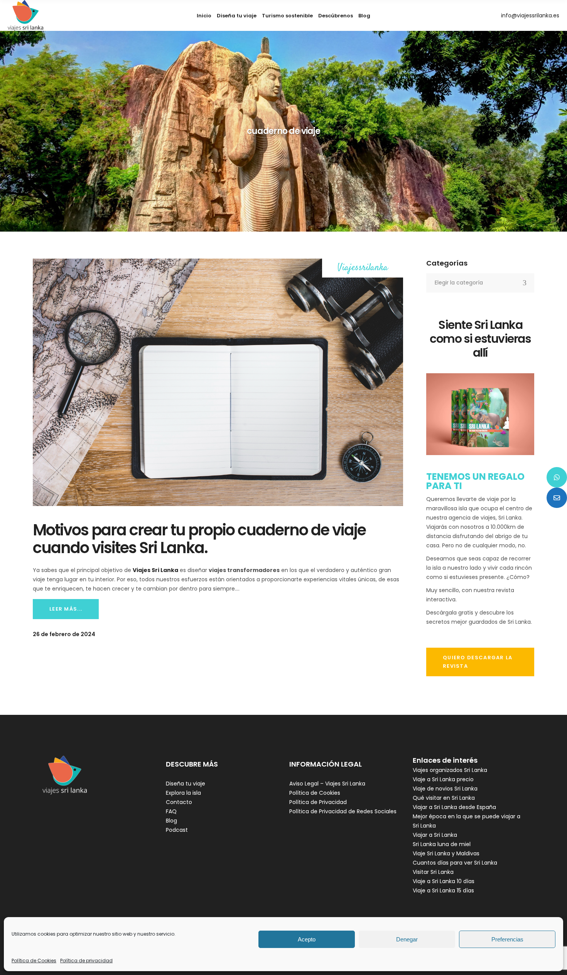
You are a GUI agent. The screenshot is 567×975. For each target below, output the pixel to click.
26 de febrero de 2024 (64, 634)
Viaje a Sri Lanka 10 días (443, 881)
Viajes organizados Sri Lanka (450, 770)
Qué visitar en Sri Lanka (444, 798)
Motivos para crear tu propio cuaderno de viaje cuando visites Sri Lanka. (199, 539)
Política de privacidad (86, 960)
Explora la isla (183, 793)
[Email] (557, 498)
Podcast (177, 830)
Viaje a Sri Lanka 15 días (443, 890)
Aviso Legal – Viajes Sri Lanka (327, 783)
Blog (171, 820)
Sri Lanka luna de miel (442, 844)
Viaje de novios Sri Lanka (445, 788)
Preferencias (507, 939)
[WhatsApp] (557, 477)
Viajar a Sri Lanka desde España (454, 807)
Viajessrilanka (363, 268)
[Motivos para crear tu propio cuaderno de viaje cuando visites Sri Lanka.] (218, 382)
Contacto (179, 802)
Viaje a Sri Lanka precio (443, 779)
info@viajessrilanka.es (530, 15)
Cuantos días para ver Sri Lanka (455, 863)
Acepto (307, 939)
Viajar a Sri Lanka (435, 835)
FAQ (171, 811)
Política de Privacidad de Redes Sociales (343, 811)
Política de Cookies (34, 960)
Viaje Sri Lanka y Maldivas (446, 853)
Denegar (407, 939)
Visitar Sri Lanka (433, 872)
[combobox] (480, 283)
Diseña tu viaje (185, 783)
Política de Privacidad (318, 802)
